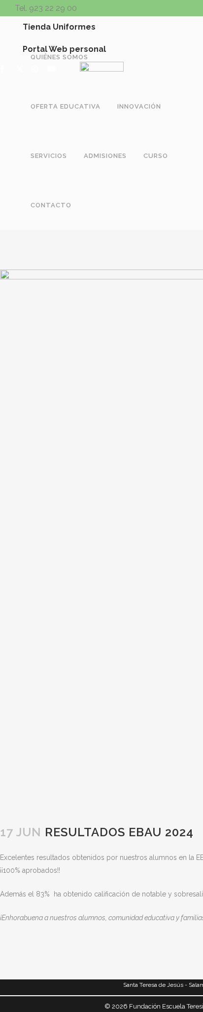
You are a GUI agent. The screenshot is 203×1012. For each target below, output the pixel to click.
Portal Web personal (64, 49)
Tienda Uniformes (59, 27)
